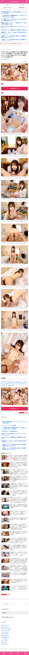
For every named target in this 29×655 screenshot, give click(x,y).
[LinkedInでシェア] (14, 462)
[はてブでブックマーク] (11, 458)
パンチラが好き (4, 638)
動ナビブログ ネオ (5, 635)
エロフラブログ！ (5, 644)
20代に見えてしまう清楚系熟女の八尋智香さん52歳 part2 (14, 30)
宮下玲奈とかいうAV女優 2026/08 (9, 431)
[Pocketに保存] (18, 458)
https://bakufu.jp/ (4, 59)
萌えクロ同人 (4, 642)
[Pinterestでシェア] (8, 462)
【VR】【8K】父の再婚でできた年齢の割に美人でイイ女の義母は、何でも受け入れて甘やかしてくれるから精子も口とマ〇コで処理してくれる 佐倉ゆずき (14, 383)
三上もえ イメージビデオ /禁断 (9, 425)
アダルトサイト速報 (5, 630)
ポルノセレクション (5, 625)
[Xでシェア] (5, 455)
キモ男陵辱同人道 (5, 637)
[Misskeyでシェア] (24, 455)
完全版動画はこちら (14, 88)
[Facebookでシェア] (5, 458)
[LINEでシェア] (24, 458)
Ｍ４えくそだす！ (5, 640)
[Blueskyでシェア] (18, 455)
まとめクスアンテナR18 (6, 628)
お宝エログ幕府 (4, 633)
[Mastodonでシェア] (11, 455)
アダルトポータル (5, 632)
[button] (26, 604)
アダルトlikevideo (14, 1)
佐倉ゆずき (4, 417)
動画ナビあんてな (5, 626)
